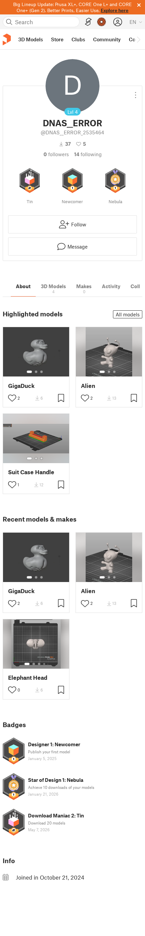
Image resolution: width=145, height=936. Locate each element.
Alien (88, 386)
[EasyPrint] (88, 22)
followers (56, 154)
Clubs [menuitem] (78, 39)
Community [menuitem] (107, 39)
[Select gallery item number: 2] (36, 371)
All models (128, 314)
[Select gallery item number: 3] (41, 371)
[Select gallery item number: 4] (44, 664)
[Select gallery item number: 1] (29, 371)
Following (88, 154)
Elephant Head (27, 677)
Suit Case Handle (31, 472)
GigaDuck (21, 386)
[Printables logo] (7, 39)
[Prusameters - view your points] (101, 21)
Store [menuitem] (57, 39)
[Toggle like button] (12, 398)
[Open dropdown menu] (135, 92)
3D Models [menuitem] (30, 39)
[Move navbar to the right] (138, 39)
